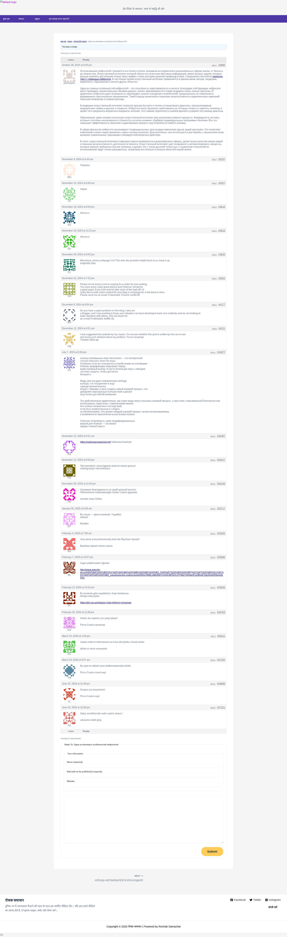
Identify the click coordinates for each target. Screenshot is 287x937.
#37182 (221, 660)
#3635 (221, 254)
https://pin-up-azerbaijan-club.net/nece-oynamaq (105, 602)
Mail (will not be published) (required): (85, 771)
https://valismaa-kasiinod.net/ (95, 442)
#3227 (221, 183)
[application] (25, 19)
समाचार (21, 19)
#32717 (221, 508)
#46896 (221, 683)
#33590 (221, 557)
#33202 (221, 533)
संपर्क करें (272, 907)
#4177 (221, 304)
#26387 (221, 436)
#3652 (221, 278)
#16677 (221, 352)
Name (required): (75, 762)
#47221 (221, 707)
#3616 (221, 207)
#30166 (221, 483)
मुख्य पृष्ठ (6, 19)
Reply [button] (214, 65)
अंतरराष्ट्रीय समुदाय (80, 41)
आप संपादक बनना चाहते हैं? (59, 19)
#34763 (221, 612)
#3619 (221, 230)
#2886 (221, 65)
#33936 (221, 587)
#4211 (222, 328)
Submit (212, 851)
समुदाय (37, 19)
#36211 (221, 636)
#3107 (221, 159)
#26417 (221, 460)
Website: (71, 781)
